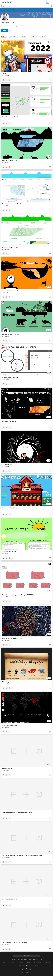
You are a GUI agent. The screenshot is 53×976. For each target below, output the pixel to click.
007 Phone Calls (7, 464)
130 (49, 460)
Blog (15, 959)
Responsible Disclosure (39, 962)
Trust (12, 959)
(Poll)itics (5, 73)
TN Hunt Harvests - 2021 (9, 160)
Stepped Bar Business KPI (10, 377)
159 (49, 547)
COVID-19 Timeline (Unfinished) (11, 725)
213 (49, 373)
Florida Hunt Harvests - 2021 (10, 291)
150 (49, 330)
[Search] (2, 6)
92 (49, 156)
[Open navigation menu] (50, 2)
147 (49, 417)
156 (49, 634)
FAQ (18, 959)
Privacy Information (20, 962)
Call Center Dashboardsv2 (10, 899)
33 (49, 764)
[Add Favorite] (50, 80)
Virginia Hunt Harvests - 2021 (11, 334)
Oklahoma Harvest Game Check (11, 204)
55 (49, 721)
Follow (4, 30)
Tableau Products (27, 959)
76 (49, 199)
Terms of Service (10, 962)
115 (49, 113)
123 (49, 69)
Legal (4, 962)
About (21, 959)
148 (49, 286)
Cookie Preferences (19, 965)
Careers (34, 959)
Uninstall (48, 962)
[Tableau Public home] (7, 2)
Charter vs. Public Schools (10, 508)
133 (49, 504)
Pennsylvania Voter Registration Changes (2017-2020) (18, 595)
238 (49, 677)
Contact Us (39, 959)
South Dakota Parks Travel (10, 117)
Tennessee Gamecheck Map (10, 247)
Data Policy (29, 962)
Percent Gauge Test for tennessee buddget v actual (17, 812)
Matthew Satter (5, 75)
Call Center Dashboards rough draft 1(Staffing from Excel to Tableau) (22, 855)
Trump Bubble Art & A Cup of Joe (12, 638)
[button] (23, 969)
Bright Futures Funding (9, 551)
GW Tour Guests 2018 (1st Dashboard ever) (14, 942)
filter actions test (7, 768)
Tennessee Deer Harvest (9, 421)
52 (49, 851)
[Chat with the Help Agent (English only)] (47, 2)
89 (49, 243)
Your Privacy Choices (33, 965)
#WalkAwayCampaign (8, 682)
